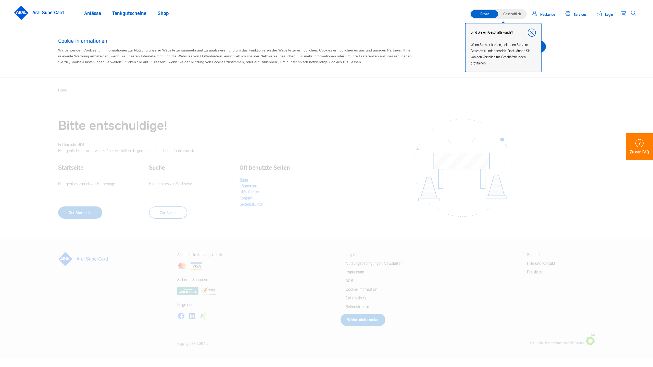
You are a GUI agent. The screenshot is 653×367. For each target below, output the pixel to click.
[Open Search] (633, 13)
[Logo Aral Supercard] (39, 13)
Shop (163, 13)
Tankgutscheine (129, 13)
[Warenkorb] (623, 13)
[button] (532, 33)
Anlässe (92, 13)
